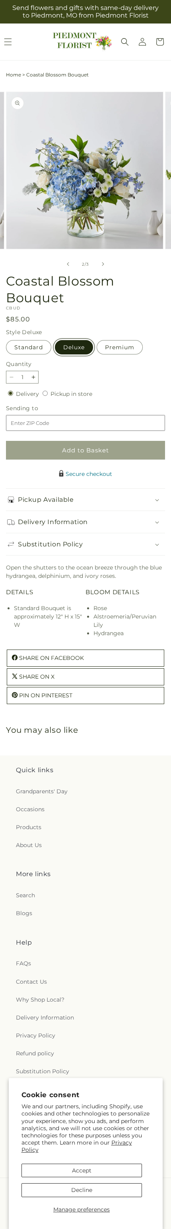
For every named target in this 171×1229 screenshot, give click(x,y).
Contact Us (31, 981)
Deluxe (74, 347)
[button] (125, 42)
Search (25, 895)
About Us (29, 845)
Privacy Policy (35, 1035)
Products (28, 827)
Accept (81, 1170)
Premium (119, 347)
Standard (28, 347)
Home (13, 75)
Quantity (18, 364)
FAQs (23, 963)
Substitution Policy (42, 1071)
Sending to (34, 408)
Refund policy (35, 1053)
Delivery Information (45, 1017)
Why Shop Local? (40, 999)
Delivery (28, 393)
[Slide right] (103, 264)
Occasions (30, 809)
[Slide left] (68, 264)
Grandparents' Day (42, 791)
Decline (81, 1190)
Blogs (24, 913)
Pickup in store (71, 393)
